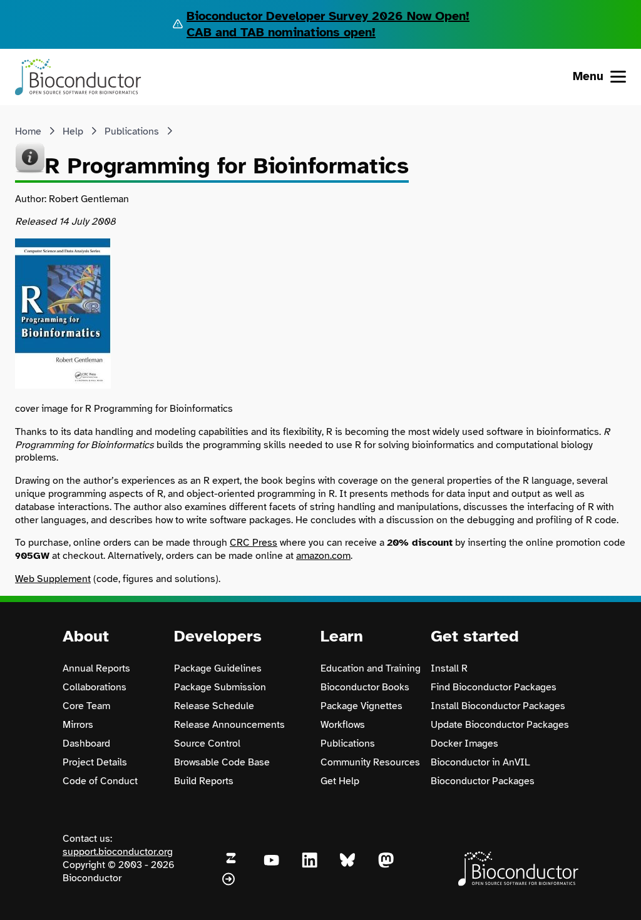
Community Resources (370, 762)
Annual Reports (96, 668)
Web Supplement (53, 579)
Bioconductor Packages (483, 781)
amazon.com (323, 555)
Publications (132, 131)
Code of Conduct (100, 781)
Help (73, 131)
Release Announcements (229, 724)
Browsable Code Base (222, 762)
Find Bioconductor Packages (493, 687)
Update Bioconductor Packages (500, 724)
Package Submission (220, 687)
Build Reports (203, 781)
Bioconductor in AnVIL (480, 762)
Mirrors (78, 724)
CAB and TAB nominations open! (281, 32)
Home (28, 131)
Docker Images (464, 743)
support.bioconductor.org (118, 852)
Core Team (86, 706)
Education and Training (370, 668)
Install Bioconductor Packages (498, 706)
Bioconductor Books (364, 687)
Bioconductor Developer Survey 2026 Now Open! (328, 16)
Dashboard (86, 743)
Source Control (207, 743)
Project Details (95, 762)
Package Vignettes (361, 706)
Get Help (339, 781)
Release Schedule (214, 706)
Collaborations (94, 687)
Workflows (342, 724)
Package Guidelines (218, 668)
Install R (449, 668)
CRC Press (253, 542)
